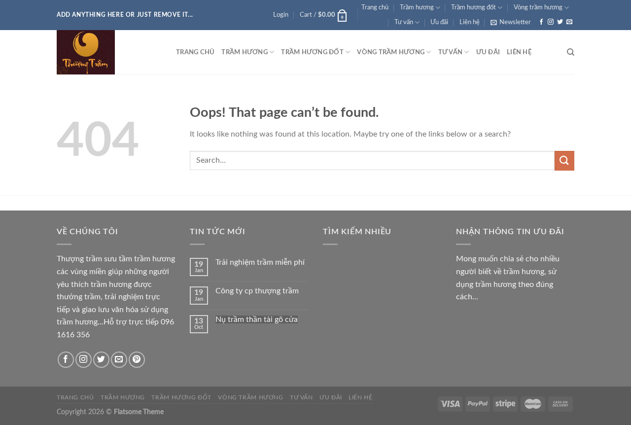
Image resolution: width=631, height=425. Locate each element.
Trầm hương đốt (473, 7)
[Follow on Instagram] (551, 22)
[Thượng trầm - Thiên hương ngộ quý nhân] (109, 52)
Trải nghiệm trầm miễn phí (260, 262)
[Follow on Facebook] (541, 22)
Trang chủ (374, 7)
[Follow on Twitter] (560, 22)
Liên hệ (469, 22)
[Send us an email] (569, 22)
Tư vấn (403, 22)
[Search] (570, 52)
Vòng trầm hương (538, 7)
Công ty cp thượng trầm (257, 291)
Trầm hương (417, 7)
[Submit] (564, 160)
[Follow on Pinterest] (137, 360)
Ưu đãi (439, 22)
